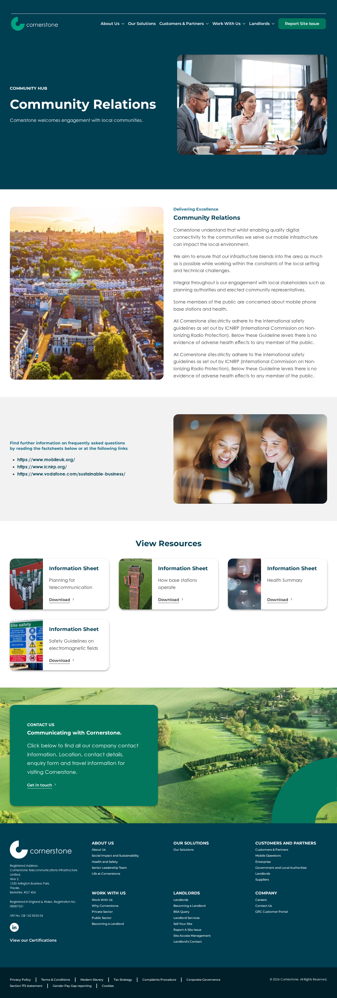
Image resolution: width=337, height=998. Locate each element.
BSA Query (181, 911)
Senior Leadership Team (109, 867)
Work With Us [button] (226, 23)
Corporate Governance (203, 979)
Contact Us (263, 906)
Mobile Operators (268, 855)
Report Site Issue (302, 23)
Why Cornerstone (105, 906)
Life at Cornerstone (106, 873)
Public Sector (102, 918)
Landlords (262, 873)
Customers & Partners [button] (181, 23)
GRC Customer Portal (271, 911)
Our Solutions (142, 23)
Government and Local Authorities (281, 867)
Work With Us (102, 900)
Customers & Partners (271, 849)
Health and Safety (105, 862)
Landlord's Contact (187, 941)
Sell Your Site (182, 924)
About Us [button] (110, 23)
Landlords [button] (259, 23)
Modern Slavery (91, 979)
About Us (99, 849)
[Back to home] (34, 24)
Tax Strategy (123, 979)
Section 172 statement (26, 986)
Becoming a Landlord (108, 924)
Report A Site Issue (187, 930)
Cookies (108, 986)
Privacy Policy (20, 979)
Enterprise (263, 862)
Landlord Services (186, 918)
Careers (261, 900)
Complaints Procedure (159, 979)
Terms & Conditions (55, 979)
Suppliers (262, 879)
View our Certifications (33, 940)
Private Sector (102, 911)
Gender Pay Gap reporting (72, 986)
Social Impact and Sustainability (115, 855)
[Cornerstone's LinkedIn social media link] (14, 927)
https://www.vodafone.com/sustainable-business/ (71, 474)
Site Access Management (192, 935)
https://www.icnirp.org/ (42, 467)
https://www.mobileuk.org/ (46, 459)
